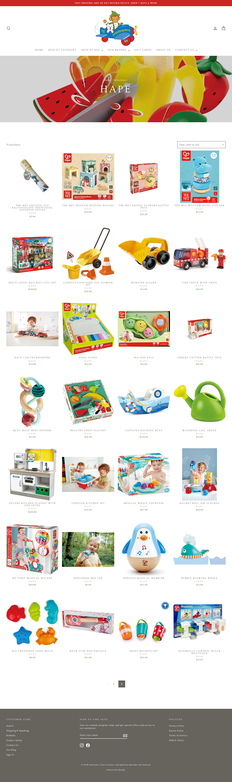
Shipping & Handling (17, 731)
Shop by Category (62, 50)
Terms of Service (178, 735)
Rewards (10, 735)
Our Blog (11, 750)
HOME (39, 50)
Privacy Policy (176, 726)
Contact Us (185, 50)
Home (107, 80)
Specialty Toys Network (140, 765)
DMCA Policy (176, 740)
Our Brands (117, 50)
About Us (163, 50)
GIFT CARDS (143, 50)
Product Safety (14, 740)
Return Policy (176, 731)
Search (10, 726)
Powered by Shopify (116, 770)
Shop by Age (91, 50)
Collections (119, 80)
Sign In (10, 755)
